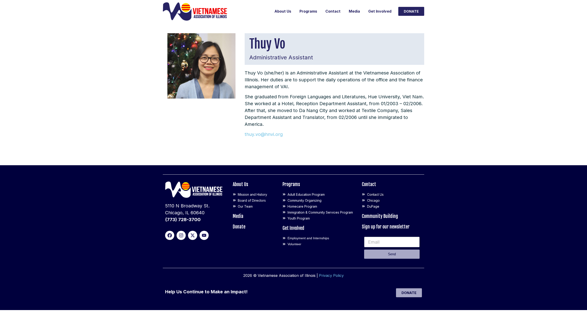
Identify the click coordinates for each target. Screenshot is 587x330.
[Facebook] (169, 235)
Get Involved (379, 11)
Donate (239, 227)
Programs (308, 11)
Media (354, 11)
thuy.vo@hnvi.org (264, 134)
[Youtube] (204, 235)
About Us (282, 11)
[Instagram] (181, 235)
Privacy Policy (331, 275)
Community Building (380, 216)
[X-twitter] (192, 235)
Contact (333, 11)
